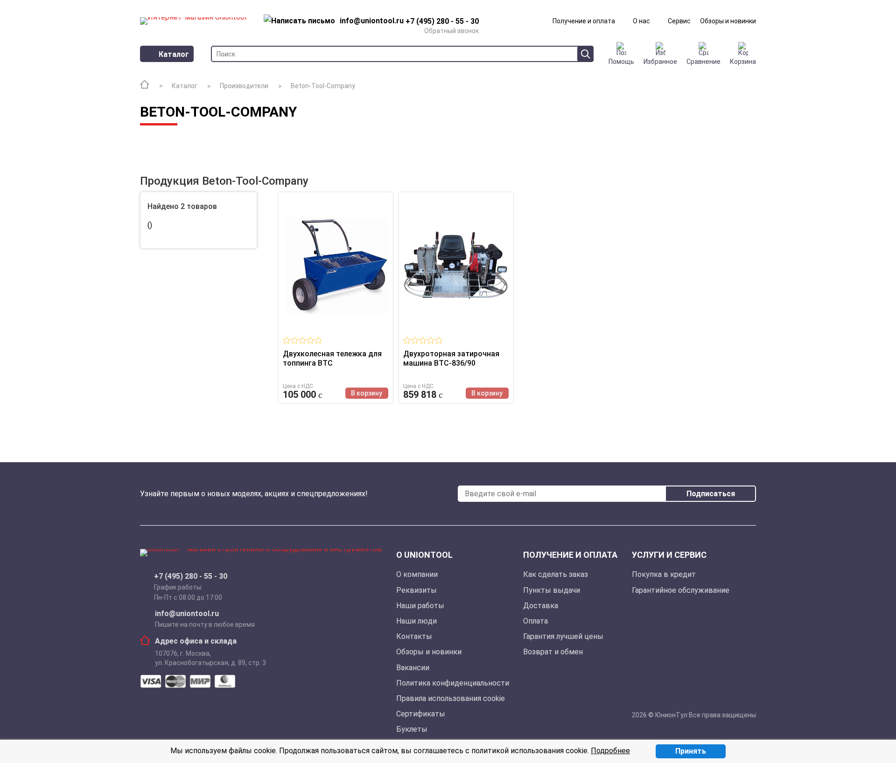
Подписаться (710, 493)
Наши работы (420, 605)
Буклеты (411, 729)
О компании (417, 574)
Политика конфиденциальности (452, 683)
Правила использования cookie (450, 698)
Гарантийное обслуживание (680, 590)
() (149, 225)
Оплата (535, 621)
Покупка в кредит (664, 574)
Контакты (414, 636)
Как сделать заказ (555, 574)
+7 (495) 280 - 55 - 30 (190, 576)
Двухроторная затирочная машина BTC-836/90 (451, 358)
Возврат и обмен (553, 651)
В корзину (366, 393)
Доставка (540, 605)
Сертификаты (420, 713)
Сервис (679, 21)
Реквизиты (416, 590)
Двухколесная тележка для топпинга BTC (332, 358)
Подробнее (610, 750)
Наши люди (416, 621)
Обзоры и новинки (728, 21)
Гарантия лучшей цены (563, 636)
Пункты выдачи (551, 590)
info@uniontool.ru (187, 613)
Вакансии (412, 667)
